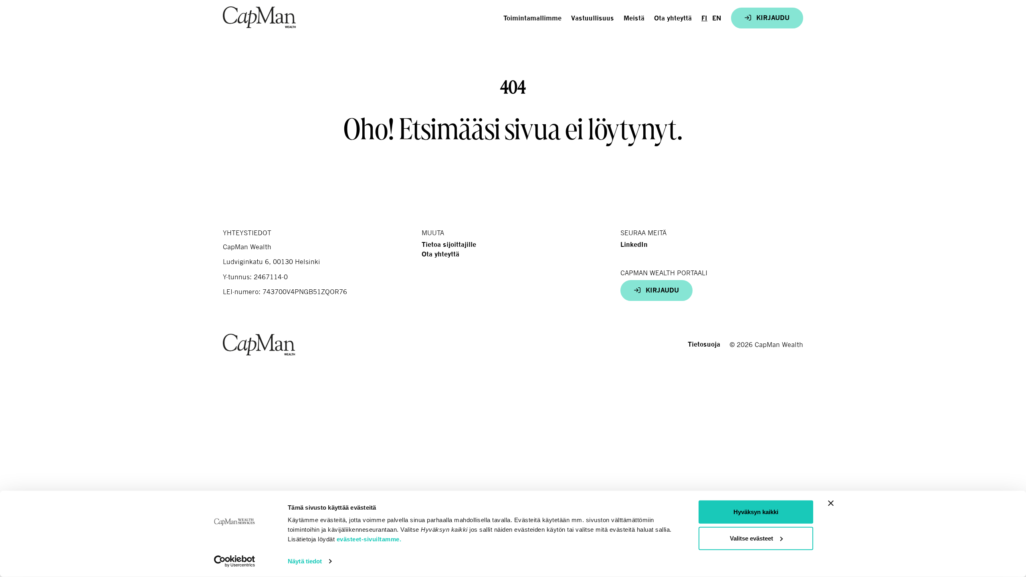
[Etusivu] (259, 17)
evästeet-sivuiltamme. (369, 539)
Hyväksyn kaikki (755, 511)
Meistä (634, 18)
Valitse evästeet (751, 538)
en (716, 18)
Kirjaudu (772, 18)
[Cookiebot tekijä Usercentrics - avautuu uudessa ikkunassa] (235, 561)
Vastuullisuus (592, 18)
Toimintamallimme (532, 18)
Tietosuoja (704, 344)
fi (704, 18)
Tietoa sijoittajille (449, 244)
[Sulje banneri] (831, 503)
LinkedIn (634, 244)
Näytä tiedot (305, 561)
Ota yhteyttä (673, 18)
